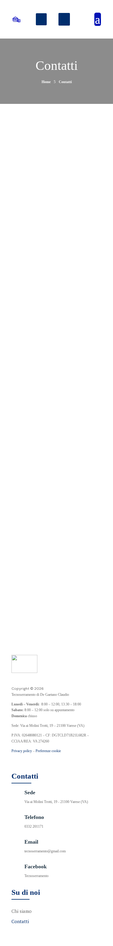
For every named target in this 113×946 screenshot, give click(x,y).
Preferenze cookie (48, 751)
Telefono (47, 186)
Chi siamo (21, 911)
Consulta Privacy (23, 440)
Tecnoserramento (36, 876)
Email (44, 208)
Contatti (20, 921)
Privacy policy (21, 751)
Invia (56, 473)
